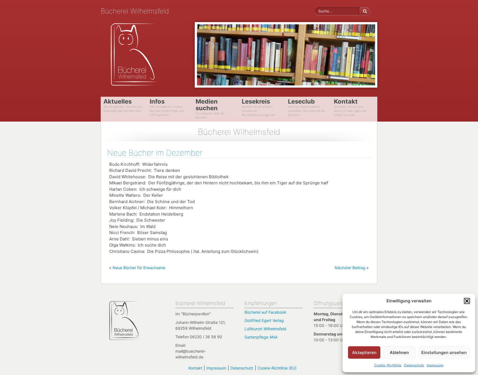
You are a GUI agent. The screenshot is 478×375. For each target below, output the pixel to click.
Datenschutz (414, 365)
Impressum (435, 365)
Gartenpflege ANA (261, 337)
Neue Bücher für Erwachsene (139, 267)
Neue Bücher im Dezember (154, 153)
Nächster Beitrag (350, 267)
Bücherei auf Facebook (265, 312)
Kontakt (195, 368)
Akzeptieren (364, 352)
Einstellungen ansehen (444, 352)
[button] (467, 301)
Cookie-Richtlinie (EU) (277, 368)
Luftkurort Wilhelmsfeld (265, 328)
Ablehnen (399, 352)
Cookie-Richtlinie (387, 365)
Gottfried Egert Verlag (264, 320)
